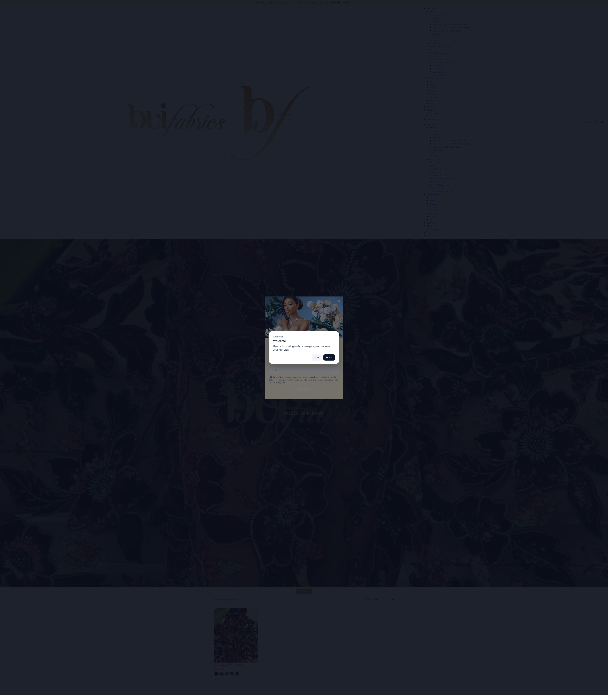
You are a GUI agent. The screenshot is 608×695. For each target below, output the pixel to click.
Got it (329, 357)
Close (317, 357)
